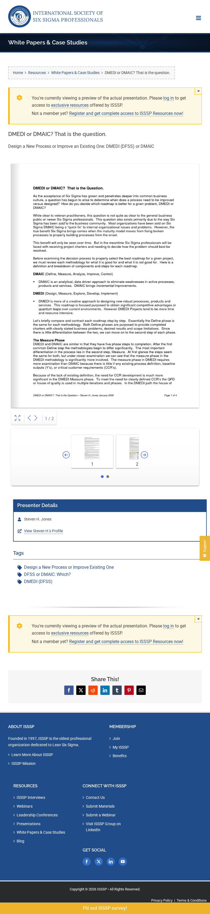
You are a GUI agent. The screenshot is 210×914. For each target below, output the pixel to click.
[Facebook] (87, 862)
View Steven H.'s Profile (43, 531)
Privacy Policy (162, 900)
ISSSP (102, 889)
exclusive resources (70, 105)
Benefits (120, 756)
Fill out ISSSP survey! (105, 908)
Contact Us (95, 797)
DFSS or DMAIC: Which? (47, 574)
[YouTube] (123, 862)
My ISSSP (121, 747)
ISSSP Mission (23, 763)
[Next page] (36, 418)
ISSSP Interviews (31, 797)
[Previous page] (29, 418)
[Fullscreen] (17, 418)
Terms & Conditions (192, 900)
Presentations (28, 824)
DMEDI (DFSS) (38, 581)
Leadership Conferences (37, 815)
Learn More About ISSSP (32, 754)
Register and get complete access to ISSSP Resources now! (126, 113)
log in (168, 98)
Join (116, 738)
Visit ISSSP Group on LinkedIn (103, 827)
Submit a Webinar (101, 815)
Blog (20, 841)
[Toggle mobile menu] (199, 18)
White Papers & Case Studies (41, 832)
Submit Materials (100, 806)
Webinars (25, 806)
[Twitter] (99, 862)
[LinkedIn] (111, 862)
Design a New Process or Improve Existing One (69, 567)
